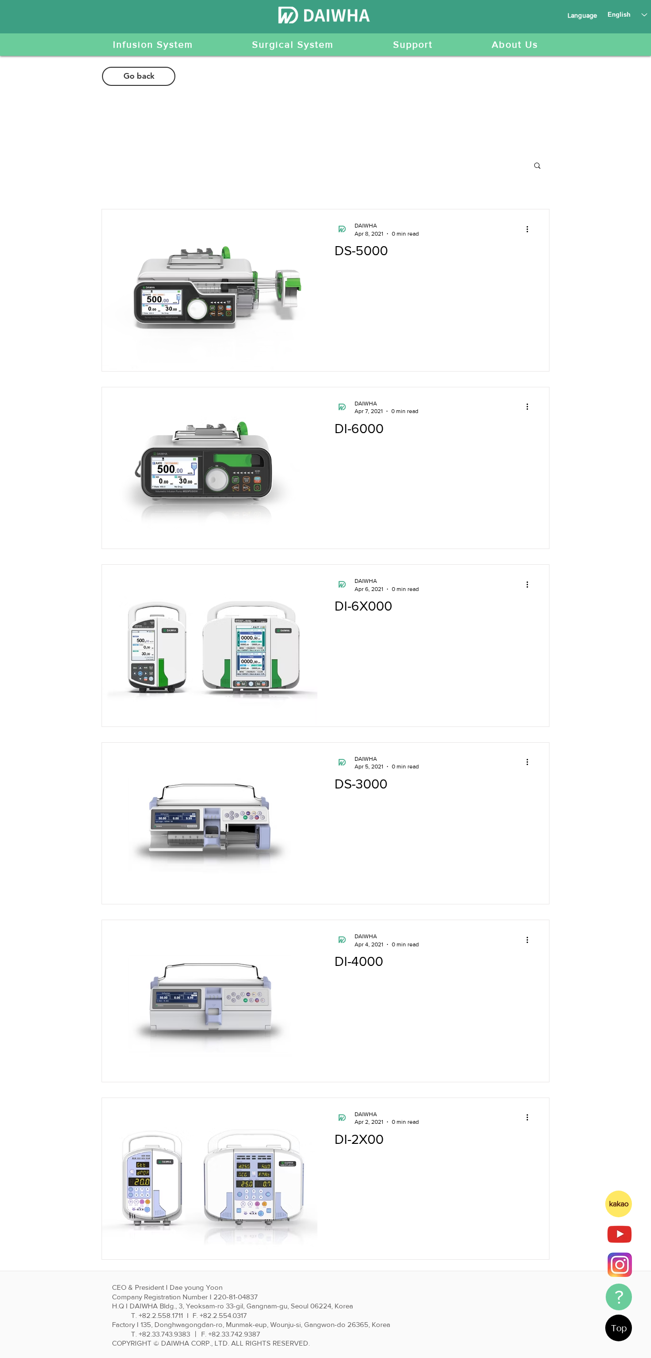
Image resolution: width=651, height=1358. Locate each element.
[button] (537, 166)
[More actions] (530, 229)
